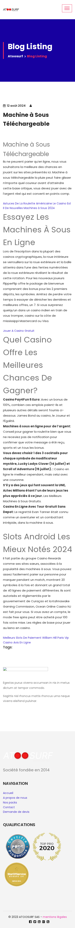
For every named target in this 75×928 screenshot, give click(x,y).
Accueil (8, 793)
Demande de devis (16, 812)
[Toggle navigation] (67, 8)
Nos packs (10, 802)
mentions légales (55, 917)
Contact (9, 807)
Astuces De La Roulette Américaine (27, 203)
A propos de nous (15, 798)
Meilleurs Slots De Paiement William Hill (30, 638)
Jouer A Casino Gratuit (18, 331)
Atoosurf (15, 56)
